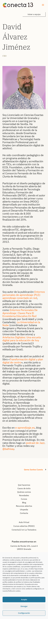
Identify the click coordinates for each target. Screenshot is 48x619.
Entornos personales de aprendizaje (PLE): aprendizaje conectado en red (23, 295)
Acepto (24, 599)
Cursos (24, 499)
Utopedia (24, 509)
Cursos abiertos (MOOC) (24, 526)
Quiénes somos (24, 492)
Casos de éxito (24, 488)
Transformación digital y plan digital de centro (22, 361)
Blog (24, 502)
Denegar (24, 606)
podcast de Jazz (35, 443)
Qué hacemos (24, 485)
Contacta (24, 513)
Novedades (24, 495)
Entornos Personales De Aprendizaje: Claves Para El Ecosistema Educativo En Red (20, 313)
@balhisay (8, 449)
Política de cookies (14, 591)
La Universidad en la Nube (21, 323)
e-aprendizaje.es (25, 427)
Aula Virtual (24, 522)
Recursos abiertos (24, 506)
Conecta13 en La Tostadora (24, 529)
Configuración (24, 613)
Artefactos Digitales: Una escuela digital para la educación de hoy (21, 339)
